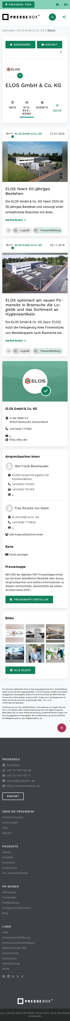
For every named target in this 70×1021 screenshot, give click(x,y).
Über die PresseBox (18, 811)
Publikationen (10, 902)
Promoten (8, 862)
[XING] (22, 976)
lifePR (6, 968)
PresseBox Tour (20, 4)
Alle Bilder (22, 670)
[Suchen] (52, 17)
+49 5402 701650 (23, 484)
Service (6, 832)
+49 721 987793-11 (18, 775)
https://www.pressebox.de (23, 785)
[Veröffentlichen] (61, 728)
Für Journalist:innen (14, 873)
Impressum (9, 958)
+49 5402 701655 (23, 489)
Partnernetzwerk (12, 817)
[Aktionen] (61, 51)
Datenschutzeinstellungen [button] (18, 942)
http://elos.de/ (19, 439)
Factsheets (9, 897)
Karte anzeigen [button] (19, 554)
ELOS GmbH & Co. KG (28, 133)
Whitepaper (9, 892)
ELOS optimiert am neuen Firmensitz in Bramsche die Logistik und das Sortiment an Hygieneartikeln (34, 307)
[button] (8, 230)
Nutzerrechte (10, 953)
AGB (5, 932)
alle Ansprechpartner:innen (26, 534)
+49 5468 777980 (21, 428)
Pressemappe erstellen (31, 599)
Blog (5, 913)
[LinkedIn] (8, 976)
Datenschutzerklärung (16, 937)
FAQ (5, 827)
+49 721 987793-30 (18, 770)
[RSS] (13, 976)
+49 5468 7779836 (24, 522)
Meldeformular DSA (14, 948)
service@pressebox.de (32, 718)
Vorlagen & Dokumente (16, 907)
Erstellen (7, 857)
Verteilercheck (11, 963)
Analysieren (9, 867)
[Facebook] (3, 976)
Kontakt (52, 44)
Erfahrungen (10, 822)
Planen (6, 852)
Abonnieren (22, 44)
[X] (17, 976)
